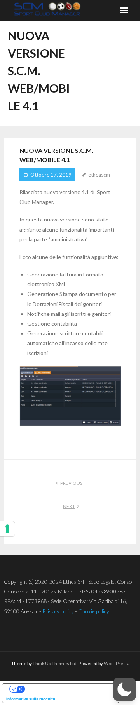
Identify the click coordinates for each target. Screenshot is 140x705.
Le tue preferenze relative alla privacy (68, 689)
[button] (124, 689)
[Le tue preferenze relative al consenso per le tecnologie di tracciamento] (7, 528)
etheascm (99, 175)
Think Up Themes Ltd (55, 663)
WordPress (116, 663)
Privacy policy (58, 611)
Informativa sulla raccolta (30, 698)
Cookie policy (93, 611)
